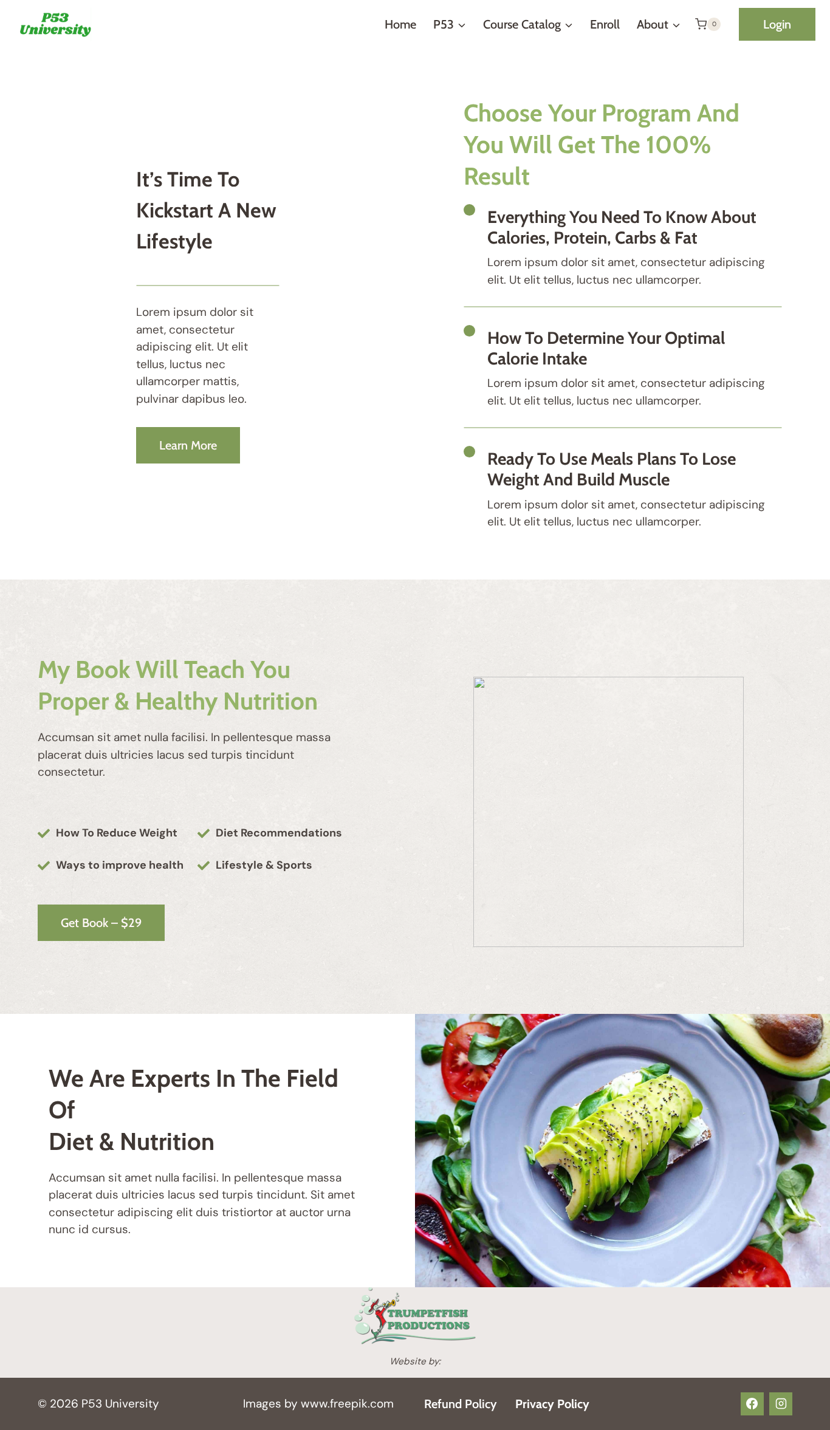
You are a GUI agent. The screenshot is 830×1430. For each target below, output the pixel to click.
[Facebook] (752, 1403)
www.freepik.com (346, 1403)
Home (400, 24)
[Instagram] (780, 1403)
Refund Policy (460, 1404)
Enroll (605, 24)
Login (777, 24)
